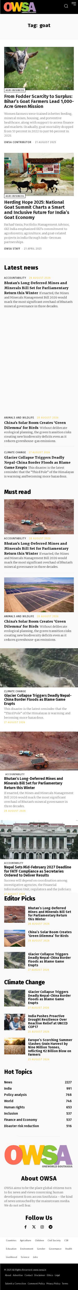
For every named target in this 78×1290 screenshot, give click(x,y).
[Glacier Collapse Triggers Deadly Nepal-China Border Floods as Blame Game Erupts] (39, 667)
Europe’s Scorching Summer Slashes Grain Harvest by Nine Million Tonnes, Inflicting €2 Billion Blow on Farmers (50, 1047)
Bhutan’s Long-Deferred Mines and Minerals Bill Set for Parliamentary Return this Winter (36, 288)
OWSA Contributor (17, 142)
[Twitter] (33, 1227)
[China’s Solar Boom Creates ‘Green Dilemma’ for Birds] (39, 594)
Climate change (15, 452)
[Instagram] (42, 1227)
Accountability (15, 278)
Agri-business (15, 90)
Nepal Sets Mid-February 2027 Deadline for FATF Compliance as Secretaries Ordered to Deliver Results (37, 871)
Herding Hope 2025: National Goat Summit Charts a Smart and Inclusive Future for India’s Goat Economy (36, 209)
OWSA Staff (12, 248)
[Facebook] (25, 1227)
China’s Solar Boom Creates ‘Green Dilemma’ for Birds (50, 934)
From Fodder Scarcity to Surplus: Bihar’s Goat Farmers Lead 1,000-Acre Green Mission (39, 101)
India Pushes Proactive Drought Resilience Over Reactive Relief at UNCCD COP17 (48, 1021)
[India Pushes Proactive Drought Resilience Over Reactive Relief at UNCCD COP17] (14, 1022)
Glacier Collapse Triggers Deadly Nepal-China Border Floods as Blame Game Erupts (37, 462)
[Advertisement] (39, 358)
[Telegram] (50, 1227)
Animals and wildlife (19, 417)
